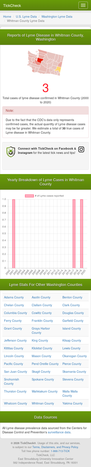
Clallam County (42, 305)
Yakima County (72, 403)
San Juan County (15, 371)
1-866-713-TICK (60, 451)
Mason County (41, 356)
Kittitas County (13, 348)
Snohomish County (11, 381)
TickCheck (12, 5)
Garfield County (72, 320)
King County (40, 340)
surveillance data (59, 432)
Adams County (14, 297)
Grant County (13, 328)
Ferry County (13, 320)
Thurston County (15, 391)
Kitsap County (71, 340)
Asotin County (41, 297)
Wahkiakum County (45, 391)
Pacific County (13, 364)
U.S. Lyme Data (26, 16)
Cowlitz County (42, 313)
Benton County (72, 297)
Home (7, 16)
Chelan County (14, 305)
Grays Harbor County (41, 330)
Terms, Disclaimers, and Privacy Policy (55, 447)
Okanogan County (74, 356)
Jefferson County (15, 340)
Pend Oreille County (45, 364)
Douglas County (73, 313)
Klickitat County (42, 348)
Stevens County (73, 379)
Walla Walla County (70, 393)
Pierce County (71, 364)
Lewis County (71, 348)
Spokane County (43, 379)
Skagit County (41, 371)
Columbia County (15, 313)
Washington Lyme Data (56, 16)
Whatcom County (15, 403)
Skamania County (74, 371)
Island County (71, 328)
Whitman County (43, 403)
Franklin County (42, 320)
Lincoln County (14, 356)
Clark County (71, 305)
